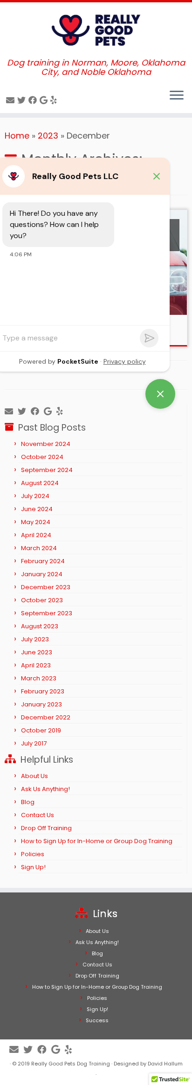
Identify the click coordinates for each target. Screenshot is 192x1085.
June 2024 (37, 509)
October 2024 (42, 457)
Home (17, 135)
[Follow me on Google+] (45, 100)
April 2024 (36, 535)
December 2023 (45, 587)
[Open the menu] (177, 96)
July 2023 (35, 639)
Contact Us (37, 815)
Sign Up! (33, 867)
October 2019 (41, 730)
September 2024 (47, 470)
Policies (32, 854)
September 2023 (46, 613)
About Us (34, 776)
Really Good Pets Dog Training (70, 1063)
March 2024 (39, 548)
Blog (27, 802)
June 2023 (36, 652)
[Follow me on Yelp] (55, 100)
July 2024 (35, 496)
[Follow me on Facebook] (34, 100)
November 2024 (45, 443)
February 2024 (43, 561)
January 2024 (41, 574)
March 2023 (38, 678)
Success (97, 1020)
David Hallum (165, 1063)
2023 (48, 135)
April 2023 (36, 665)
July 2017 (34, 743)
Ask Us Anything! (45, 789)
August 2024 (40, 483)
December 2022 (45, 717)
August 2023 (39, 626)
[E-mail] (11, 100)
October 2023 (42, 600)
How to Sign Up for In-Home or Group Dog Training (96, 841)
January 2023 (41, 704)
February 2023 (42, 691)
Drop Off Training (46, 828)
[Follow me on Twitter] (22, 100)
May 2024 (35, 522)
